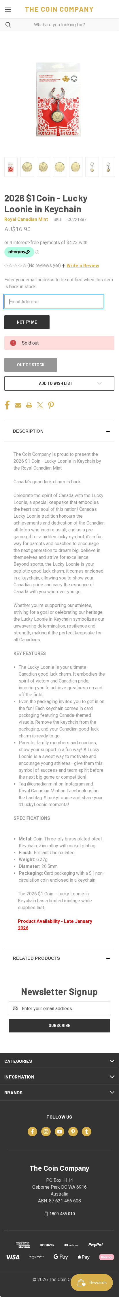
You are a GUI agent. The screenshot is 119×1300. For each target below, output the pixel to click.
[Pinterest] (51, 405)
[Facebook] (7, 405)
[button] (80, 265)
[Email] (18, 405)
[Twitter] (40, 405)
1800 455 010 (62, 1213)
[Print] (29, 405)
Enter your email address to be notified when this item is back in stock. (58, 283)
